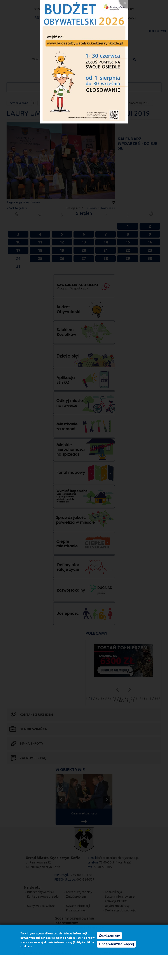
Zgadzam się (109, 935)
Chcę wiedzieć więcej (116, 944)
